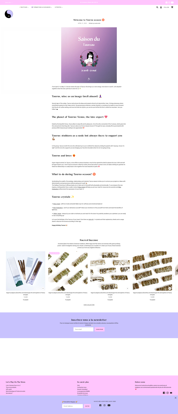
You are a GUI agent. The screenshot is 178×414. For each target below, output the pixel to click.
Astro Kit (91, 219)
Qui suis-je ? (9, 393)
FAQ (78, 385)
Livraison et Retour (82, 395)
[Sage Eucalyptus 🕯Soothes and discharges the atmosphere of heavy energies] (25, 271)
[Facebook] (100, 405)
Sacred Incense (89, 240)
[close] (176, 398)
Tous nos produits (11, 387)
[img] (167, 2)
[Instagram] (104, 405)
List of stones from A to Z (13, 385)
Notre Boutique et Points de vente (15, 391)
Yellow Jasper (57, 213)
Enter (87, 406)
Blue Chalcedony (58, 207)
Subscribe (99, 329)
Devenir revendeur (82, 389)
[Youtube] (108, 405)
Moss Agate (81, 187)
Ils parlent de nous (82, 393)
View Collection (89, 304)
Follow (166, 7)
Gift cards (9, 389)
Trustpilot (25, 300)
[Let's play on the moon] (9, 14)
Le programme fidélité (83, 391)
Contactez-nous (81, 387)
